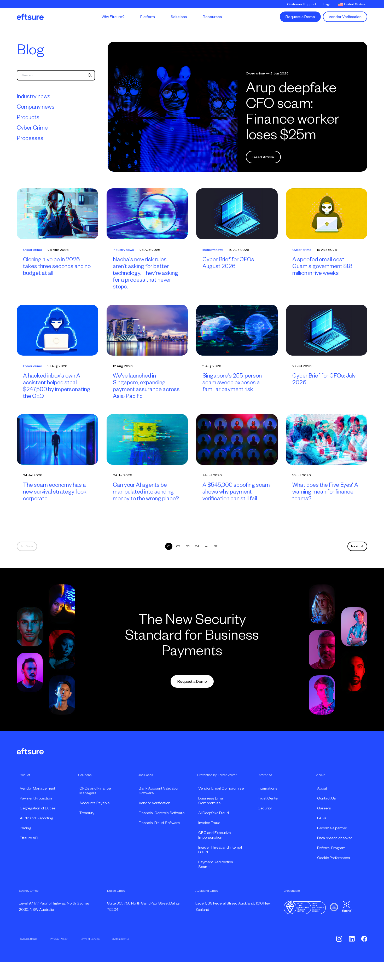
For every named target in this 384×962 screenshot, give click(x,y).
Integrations (267, 788)
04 (197, 546)
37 (215, 546)
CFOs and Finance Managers (95, 790)
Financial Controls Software (161, 813)
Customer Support (301, 4)
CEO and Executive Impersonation (214, 835)
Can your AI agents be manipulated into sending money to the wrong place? (146, 492)
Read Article (263, 157)
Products (28, 117)
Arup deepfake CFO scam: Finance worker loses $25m (292, 111)
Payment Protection (36, 798)
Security (265, 808)
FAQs (322, 818)
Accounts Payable (94, 803)
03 (187, 546)
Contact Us (326, 798)
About (322, 788)
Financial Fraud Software (159, 823)
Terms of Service (90, 938)
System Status (120, 938)
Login (327, 4)
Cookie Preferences (333, 858)
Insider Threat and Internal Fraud (220, 849)
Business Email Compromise (211, 800)
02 (178, 546)
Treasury (86, 813)
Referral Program (331, 848)
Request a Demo (300, 17)
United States (354, 4)
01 (168, 546)
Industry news (33, 96)
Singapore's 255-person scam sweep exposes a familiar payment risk (232, 382)
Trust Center (268, 798)
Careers (324, 808)
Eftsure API (29, 838)
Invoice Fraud (209, 823)
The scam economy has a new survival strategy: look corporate (54, 492)
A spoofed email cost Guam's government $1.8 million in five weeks (322, 266)
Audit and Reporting (36, 818)
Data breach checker (334, 838)
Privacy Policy (58, 938)
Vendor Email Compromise (221, 788)
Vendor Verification (345, 17)
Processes (30, 138)
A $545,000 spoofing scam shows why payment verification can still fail (236, 492)
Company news (36, 107)
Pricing (25, 828)
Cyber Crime (32, 128)
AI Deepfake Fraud (213, 813)
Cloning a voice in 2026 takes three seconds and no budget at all (57, 266)
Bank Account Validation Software (159, 790)
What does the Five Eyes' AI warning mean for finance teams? (325, 492)
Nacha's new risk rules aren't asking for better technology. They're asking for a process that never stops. (145, 273)
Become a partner (332, 828)
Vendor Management (37, 788)
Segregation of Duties (38, 808)
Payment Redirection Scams (215, 864)
